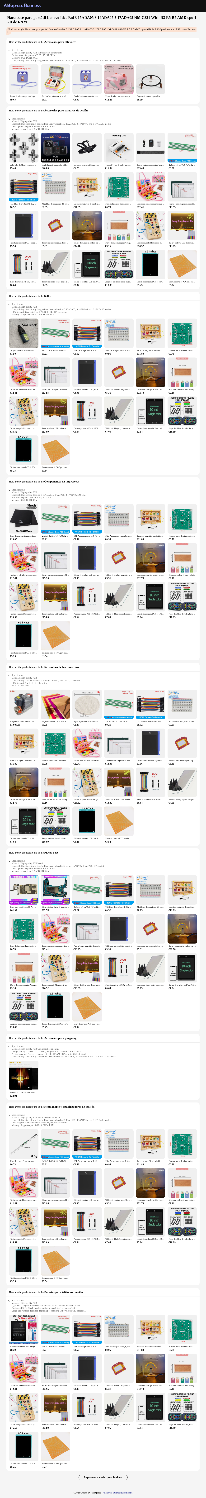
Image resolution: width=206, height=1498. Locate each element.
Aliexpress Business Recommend (117, 1493)
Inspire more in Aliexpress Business (103, 1477)
